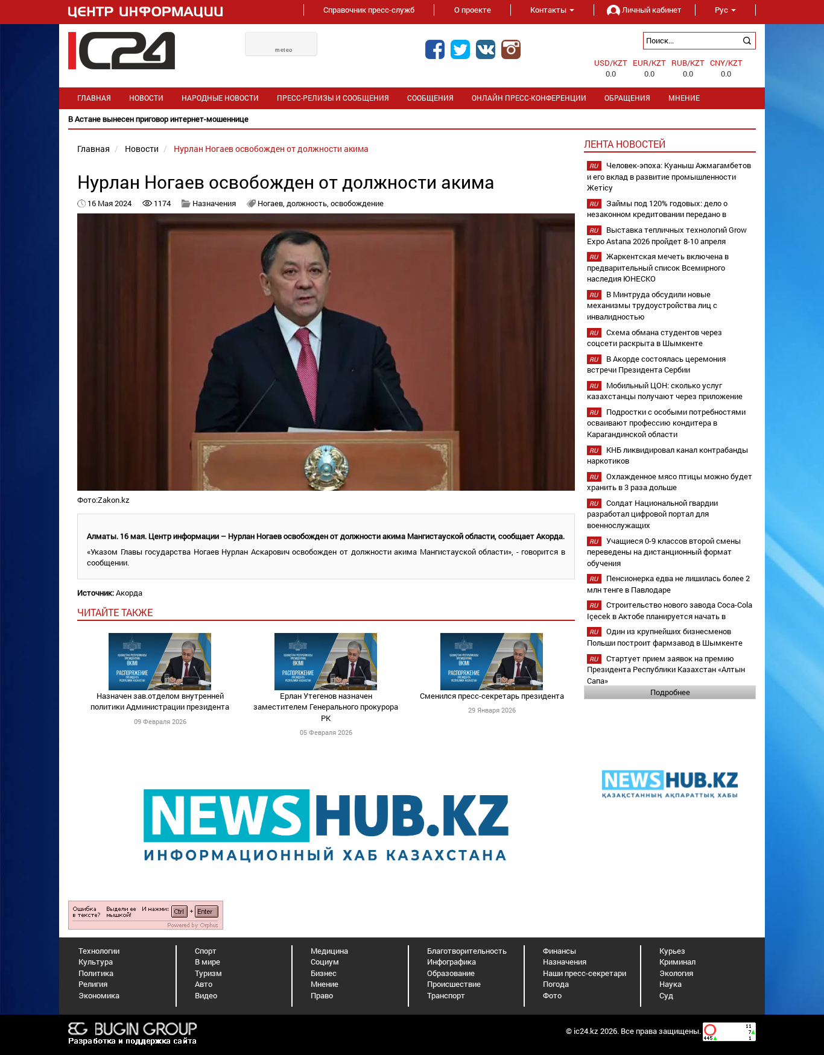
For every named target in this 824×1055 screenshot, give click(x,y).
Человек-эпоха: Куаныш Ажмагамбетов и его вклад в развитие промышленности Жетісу (669, 176)
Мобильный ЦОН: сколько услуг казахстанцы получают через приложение (665, 391)
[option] (412, 119)
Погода (556, 983)
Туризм (208, 973)
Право (322, 995)
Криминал (677, 961)
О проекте (472, 9)
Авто (203, 983)
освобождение (357, 203)
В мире (207, 961)
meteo (284, 50)
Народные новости (220, 97)
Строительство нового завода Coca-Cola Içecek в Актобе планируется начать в (669, 610)
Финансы (559, 950)
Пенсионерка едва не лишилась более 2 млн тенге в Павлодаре (668, 584)
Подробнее (670, 692)
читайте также (115, 612)
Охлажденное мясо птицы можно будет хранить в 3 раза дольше (669, 482)
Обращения (627, 97)
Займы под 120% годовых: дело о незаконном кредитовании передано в (657, 209)
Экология (676, 973)
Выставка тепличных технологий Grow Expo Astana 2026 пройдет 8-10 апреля (667, 235)
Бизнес (324, 973)
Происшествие (454, 983)
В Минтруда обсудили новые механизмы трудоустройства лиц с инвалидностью (652, 305)
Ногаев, (272, 203)
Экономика (98, 995)
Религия (92, 983)
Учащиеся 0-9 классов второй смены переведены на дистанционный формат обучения (664, 551)
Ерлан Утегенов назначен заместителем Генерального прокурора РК (325, 706)
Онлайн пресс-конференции (529, 97)
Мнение (684, 97)
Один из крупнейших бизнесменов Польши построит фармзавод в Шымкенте (665, 637)
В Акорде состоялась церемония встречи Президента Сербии (656, 364)
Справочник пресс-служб (368, 9)
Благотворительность (467, 950)
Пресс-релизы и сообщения (333, 97)
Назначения (214, 203)
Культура (95, 961)
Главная (94, 97)
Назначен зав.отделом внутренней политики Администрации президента (159, 701)
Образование (451, 973)
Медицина (329, 950)
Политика (95, 973)
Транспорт (446, 995)
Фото (552, 995)
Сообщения (430, 97)
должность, (309, 203)
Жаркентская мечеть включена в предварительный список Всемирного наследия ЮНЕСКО (658, 267)
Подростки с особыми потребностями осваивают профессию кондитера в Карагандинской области (666, 422)
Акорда (129, 592)
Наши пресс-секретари (584, 973)
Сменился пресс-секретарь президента (492, 695)
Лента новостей (624, 143)
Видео (206, 995)
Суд (666, 995)
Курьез (672, 950)
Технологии (98, 950)
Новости (146, 97)
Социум (325, 961)
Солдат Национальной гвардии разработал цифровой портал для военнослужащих (652, 514)
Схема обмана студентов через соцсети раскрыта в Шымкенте (654, 338)
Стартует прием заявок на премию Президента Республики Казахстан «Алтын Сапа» (666, 669)
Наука (670, 983)
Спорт (206, 950)
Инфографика (451, 961)
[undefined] (145, 914)
